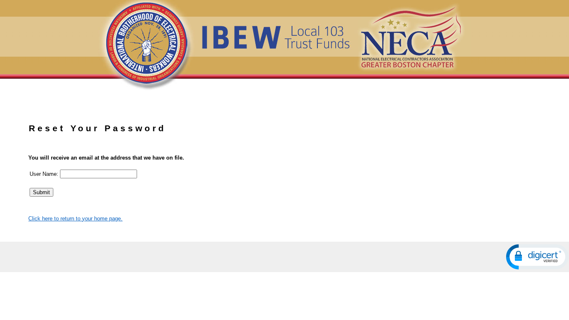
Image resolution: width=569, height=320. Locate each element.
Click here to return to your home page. (75, 218)
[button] (537, 257)
